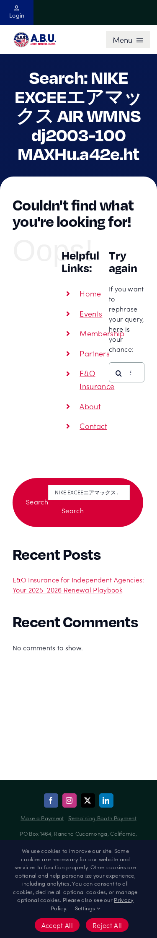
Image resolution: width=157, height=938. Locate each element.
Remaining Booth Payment (102, 818)
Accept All (57, 925)
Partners (95, 353)
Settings (86, 908)
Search (37, 501)
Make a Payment (42, 818)
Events (91, 313)
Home (90, 293)
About (90, 406)
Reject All (107, 925)
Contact (93, 426)
